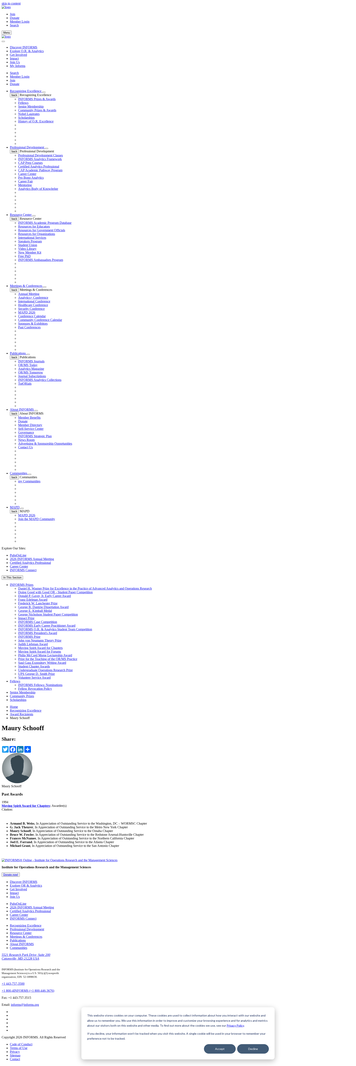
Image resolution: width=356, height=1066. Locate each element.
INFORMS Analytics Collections (39, 380)
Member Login (19, 21)
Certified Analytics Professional (38, 166)
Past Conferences (29, 327)
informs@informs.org (25, 1004)
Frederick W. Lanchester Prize (37, 603)
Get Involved (18, 54)
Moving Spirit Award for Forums (39, 651)
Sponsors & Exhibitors (33, 323)
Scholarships (26, 117)
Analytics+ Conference (33, 297)
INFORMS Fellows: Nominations (40, 685)
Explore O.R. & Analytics (27, 51)
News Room (26, 440)
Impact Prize (26, 618)
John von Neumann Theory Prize (39, 640)
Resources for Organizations (36, 234)
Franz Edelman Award (32, 599)
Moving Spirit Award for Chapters (40, 648)
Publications (18, 353)
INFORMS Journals (31, 361)
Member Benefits (29, 417)
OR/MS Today (27, 365)
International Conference (34, 301)
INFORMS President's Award (37, 633)
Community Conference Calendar (40, 320)
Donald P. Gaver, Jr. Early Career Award (44, 596)
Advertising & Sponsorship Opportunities (45, 443)
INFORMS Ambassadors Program (40, 260)
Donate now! (10, 874)
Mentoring (25, 185)
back (14, 95)
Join (12, 14)
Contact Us (25, 447)
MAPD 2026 (26, 312)
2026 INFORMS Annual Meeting (32, 559)
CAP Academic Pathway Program (40, 170)
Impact (14, 58)
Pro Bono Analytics (31, 177)
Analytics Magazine (31, 368)
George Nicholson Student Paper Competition (48, 614)
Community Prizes (22, 696)
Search (14, 73)
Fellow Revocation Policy (35, 688)
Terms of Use (18, 1048)
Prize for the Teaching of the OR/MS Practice (47, 659)
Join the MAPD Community (36, 519)
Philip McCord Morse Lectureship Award (45, 655)
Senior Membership (31, 106)
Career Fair (25, 181)
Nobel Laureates (29, 114)
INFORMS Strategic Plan (35, 436)
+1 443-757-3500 (13, 983)
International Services (32, 237)
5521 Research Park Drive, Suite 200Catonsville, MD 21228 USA (26, 956)
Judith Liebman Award (33, 644)
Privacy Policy (235, 1025)
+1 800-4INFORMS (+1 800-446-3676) (28, 990)
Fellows (23, 103)
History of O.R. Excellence (36, 121)
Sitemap (15, 1055)
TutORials (25, 383)
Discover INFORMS (23, 47)
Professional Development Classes (40, 155)
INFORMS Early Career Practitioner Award (46, 625)
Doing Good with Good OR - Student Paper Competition (55, 592)
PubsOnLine (18, 555)
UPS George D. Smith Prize (36, 674)
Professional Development (27, 147)
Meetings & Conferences (26, 286)
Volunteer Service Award (34, 677)
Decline (253, 1049)
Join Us (15, 62)
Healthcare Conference (33, 305)
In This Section (12, 577)
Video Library (27, 248)
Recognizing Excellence (26, 91)
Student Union (27, 245)
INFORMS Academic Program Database (44, 222)
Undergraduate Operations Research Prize (45, 670)
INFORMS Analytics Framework (40, 159)
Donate (14, 18)
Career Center (27, 174)
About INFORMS (22, 409)
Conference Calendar (32, 316)
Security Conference (31, 308)
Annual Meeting (28, 294)
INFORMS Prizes (21, 584)
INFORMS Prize (29, 636)
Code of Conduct (21, 1044)
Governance (26, 432)
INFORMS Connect (23, 570)
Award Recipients (21, 714)
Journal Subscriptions (32, 376)
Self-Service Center (30, 428)
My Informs (17, 66)
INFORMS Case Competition (37, 622)
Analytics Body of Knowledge (38, 188)
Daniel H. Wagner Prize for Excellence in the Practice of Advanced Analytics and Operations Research (85, 588)
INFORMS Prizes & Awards (37, 99)
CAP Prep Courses (30, 163)
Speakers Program (30, 241)
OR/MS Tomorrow (30, 372)
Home (14, 707)
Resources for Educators (34, 226)
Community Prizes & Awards (37, 110)
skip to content (11, 3)
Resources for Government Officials (41, 230)
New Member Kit (29, 252)
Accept (220, 1049)
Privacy (15, 1051)
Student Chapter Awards (34, 666)
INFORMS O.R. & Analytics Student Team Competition (55, 629)
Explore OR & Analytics (26, 885)
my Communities (29, 481)
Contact (15, 1059)
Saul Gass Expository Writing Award (42, 662)
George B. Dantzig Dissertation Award (43, 607)
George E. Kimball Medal (35, 610)
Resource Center (21, 214)
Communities (19, 473)
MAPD (15, 507)
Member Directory (30, 425)
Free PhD (24, 256)
